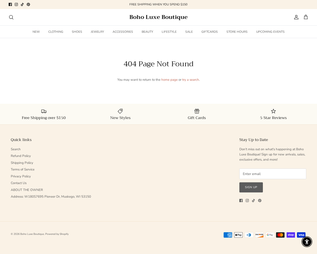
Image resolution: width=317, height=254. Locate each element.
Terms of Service (23, 169)
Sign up (251, 187)
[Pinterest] (28, 4)
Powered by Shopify (57, 234)
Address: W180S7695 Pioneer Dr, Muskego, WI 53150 (51, 196)
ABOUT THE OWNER (27, 190)
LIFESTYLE (169, 32)
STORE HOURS (237, 32)
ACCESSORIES (123, 32)
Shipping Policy (22, 163)
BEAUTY (147, 32)
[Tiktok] (22, 4)
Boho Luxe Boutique (32, 234)
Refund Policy (21, 156)
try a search (190, 79)
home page (169, 79)
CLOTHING (55, 32)
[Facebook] (10, 4)
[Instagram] (16, 4)
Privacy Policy (21, 176)
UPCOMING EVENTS (270, 32)
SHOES (77, 32)
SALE (189, 32)
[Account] (295, 17)
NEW (36, 32)
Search (16, 149)
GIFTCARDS (209, 32)
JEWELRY (97, 32)
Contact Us (19, 183)
